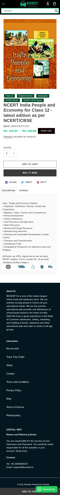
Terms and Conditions (17, 382)
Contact (10, 373)
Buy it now (30, 173)
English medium (26, 96)
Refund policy (13, 415)
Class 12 (9, 96)
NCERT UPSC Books (33, 100)
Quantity (7, 147)
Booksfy (27, 484)
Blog (8, 398)
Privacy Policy (13, 390)
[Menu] (3, 3)
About (9, 365)
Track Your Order (15, 357)
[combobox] (30, 11)
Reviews (23, 190)
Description (8, 190)
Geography (43, 96)
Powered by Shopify (40, 484)
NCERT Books (12, 100)
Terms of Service (15, 407)
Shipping (8, 136)
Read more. (22, 451)
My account (12, 348)
